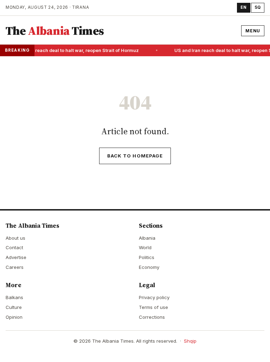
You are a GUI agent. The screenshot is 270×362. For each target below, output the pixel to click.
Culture (14, 307)
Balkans (14, 297)
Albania (147, 238)
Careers (15, 267)
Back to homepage (135, 156)
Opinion (14, 317)
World (145, 247)
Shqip (190, 341)
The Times (55, 30)
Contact (14, 247)
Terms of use (153, 307)
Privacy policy (154, 297)
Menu (252, 30)
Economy (149, 267)
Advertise (16, 257)
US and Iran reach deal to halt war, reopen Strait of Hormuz (73, 50)
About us (15, 238)
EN (243, 7)
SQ (258, 7)
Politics (146, 257)
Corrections (152, 317)
